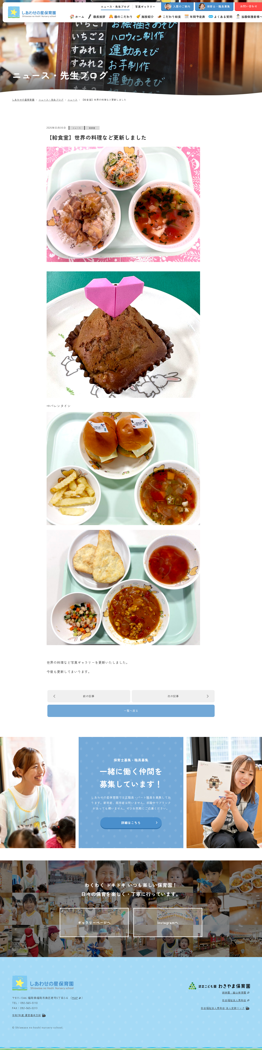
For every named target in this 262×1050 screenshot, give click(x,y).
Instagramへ (167, 922)
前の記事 (89, 696)
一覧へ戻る (131, 711)
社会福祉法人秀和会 (234, 1000)
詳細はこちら (131, 822)
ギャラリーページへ (94, 922)
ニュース (77, 127)
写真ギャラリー (145, 6)
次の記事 (173, 696)
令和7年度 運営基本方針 (26, 1015)
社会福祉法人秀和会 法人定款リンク (223, 1008)
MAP (75, 998)
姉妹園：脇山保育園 (234, 992)
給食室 (92, 127)
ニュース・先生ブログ (115, 6)
